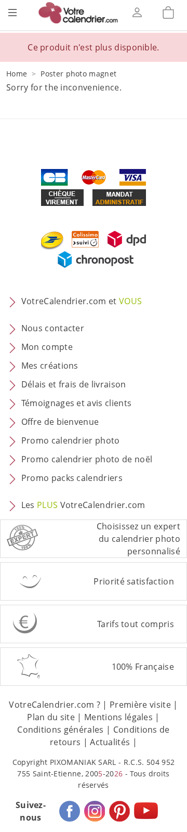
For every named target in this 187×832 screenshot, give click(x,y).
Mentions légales (118, 717)
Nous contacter (52, 328)
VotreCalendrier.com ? (54, 704)
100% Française (143, 666)
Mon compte (47, 347)
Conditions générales (60, 729)
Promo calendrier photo (70, 441)
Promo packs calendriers (72, 478)
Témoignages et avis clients (76, 403)
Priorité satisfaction (134, 581)
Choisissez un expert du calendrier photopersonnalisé (138, 539)
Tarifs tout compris (135, 624)
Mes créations (49, 366)
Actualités (110, 742)
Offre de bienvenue (60, 422)
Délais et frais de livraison (73, 385)
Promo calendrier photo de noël (87, 459)
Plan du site (51, 717)
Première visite (140, 704)
